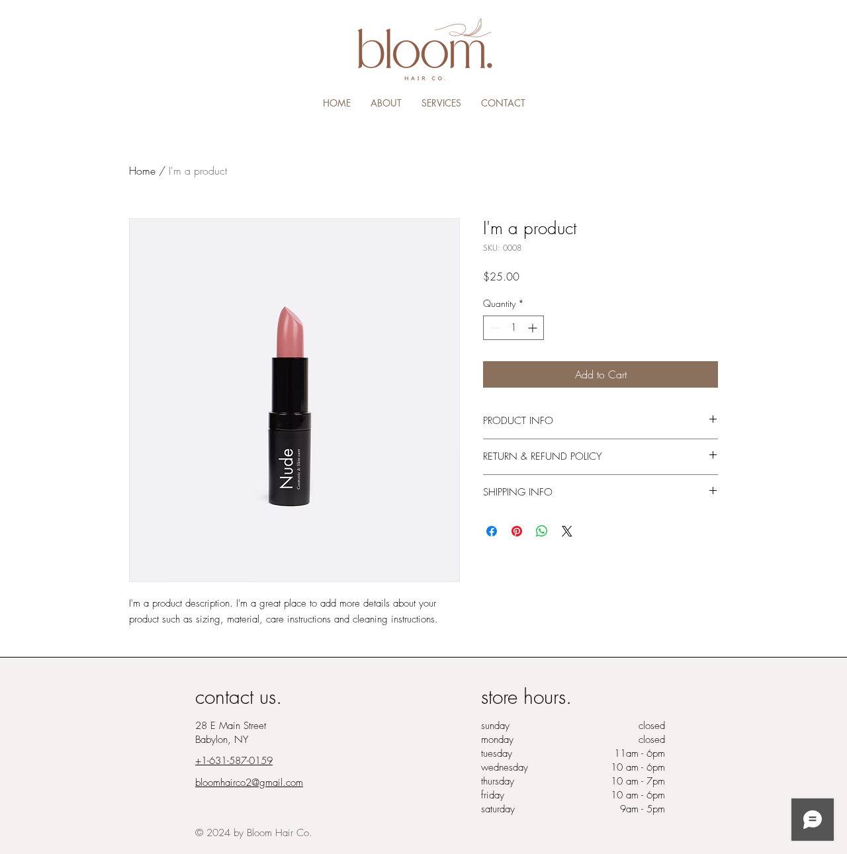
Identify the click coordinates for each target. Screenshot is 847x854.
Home (142, 170)
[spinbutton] (513, 327)
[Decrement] (493, 327)
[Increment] (533, 327)
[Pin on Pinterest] (517, 531)
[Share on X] (567, 531)
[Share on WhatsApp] (542, 531)
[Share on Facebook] (492, 531)
